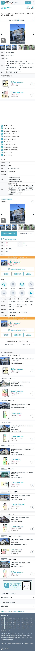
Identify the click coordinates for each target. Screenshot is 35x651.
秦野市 (14, 611)
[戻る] (1, 33)
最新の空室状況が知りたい (19, 269)
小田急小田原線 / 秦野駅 (11, 68)
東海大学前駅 (21, 611)
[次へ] (33, 33)
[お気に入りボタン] (32, 84)
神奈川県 (10, 611)
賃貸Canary (3, 611)
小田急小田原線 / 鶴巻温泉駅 (11, 64)
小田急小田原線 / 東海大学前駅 (14, 61)
